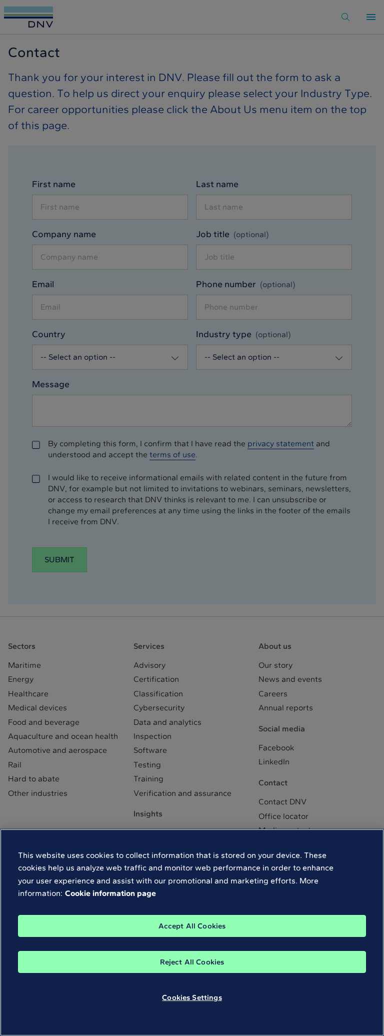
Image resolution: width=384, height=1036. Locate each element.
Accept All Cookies (192, 925)
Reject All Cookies (192, 961)
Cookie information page (110, 893)
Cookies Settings (192, 997)
